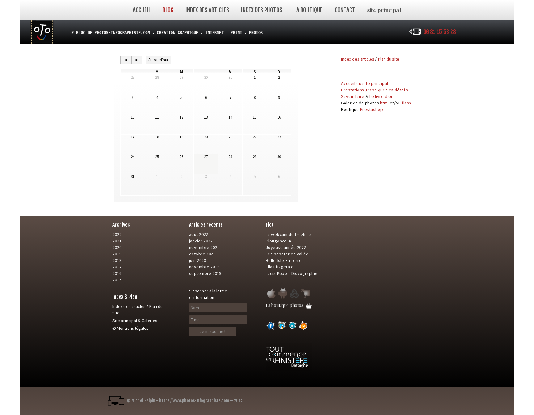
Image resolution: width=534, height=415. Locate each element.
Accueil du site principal (364, 83)
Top (526, 407)
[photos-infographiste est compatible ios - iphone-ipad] (271, 298)
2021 (117, 241)
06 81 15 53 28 (439, 31)
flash (406, 103)
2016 (117, 273)
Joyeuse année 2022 (286, 247)
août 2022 (198, 234)
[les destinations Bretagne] (294, 298)
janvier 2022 (201, 241)
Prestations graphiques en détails (374, 90)
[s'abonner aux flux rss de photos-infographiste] (303, 329)
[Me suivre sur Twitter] (281, 329)
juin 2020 (197, 260)
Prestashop (371, 109)
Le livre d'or (380, 96)
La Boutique (308, 10)
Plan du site (389, 59)
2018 (117, 260)
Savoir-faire (352, 96)
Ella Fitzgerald (280, 267)
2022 (117, 234)
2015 (117, 280)
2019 (117, 254)
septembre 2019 (205, 273)
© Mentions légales (130, 328)
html (384, 103)
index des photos (261, 10)
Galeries (149, 320)
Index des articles (207, 10)
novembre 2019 (204, 267)
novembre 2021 (204, 247)
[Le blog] (42, 32)
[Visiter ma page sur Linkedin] (293, 329)
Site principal (124, 320)
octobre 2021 (202, 254)
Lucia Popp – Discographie (292, 273)
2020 (117, 247)
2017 (117, 267)
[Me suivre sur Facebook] (271, 329)
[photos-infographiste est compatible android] (282, 298)
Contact (345, 10)
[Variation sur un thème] (305, 298)
